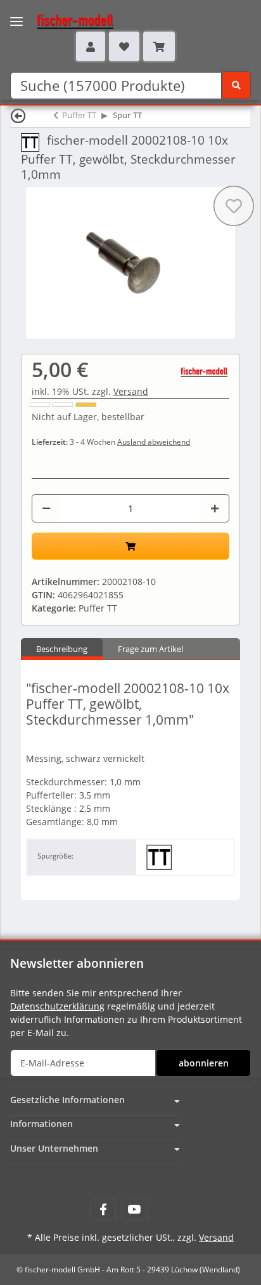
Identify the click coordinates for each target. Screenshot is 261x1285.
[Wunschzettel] (124, 46)
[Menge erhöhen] (215, 508)
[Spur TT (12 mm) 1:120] (34, 141)
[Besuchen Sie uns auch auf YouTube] (134, 1209)
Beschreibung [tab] (61, 649)
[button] (90, 46)
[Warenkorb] (159, 46)
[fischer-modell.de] (63, 20)
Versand (130, 391)
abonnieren (204, 1063)
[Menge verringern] (46, 508)
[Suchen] (236, 85)
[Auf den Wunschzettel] (233, 206)
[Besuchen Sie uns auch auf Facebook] (103, 1209)
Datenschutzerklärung (57, 1006)
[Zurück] (18, 115)
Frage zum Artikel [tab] (150, 649)
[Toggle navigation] (16, 13)
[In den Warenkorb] (130, 546)
